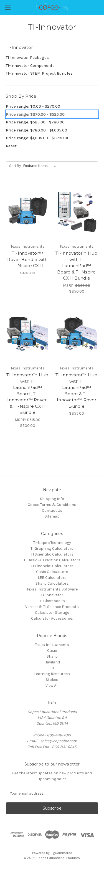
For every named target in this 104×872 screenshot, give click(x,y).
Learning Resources (52, 673)
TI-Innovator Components (30, 65)
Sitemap (52, 516)
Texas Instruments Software (52, 589)
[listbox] (40, 166)
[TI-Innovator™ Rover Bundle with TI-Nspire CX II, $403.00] (27, 212)
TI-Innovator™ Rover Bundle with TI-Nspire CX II (27, 259)
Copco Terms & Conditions (52, 504)
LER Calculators (52, 577)
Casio (52, 650)
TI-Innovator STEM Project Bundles (39, 73)
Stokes (52, 679)
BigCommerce (61, 853)
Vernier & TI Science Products (52, 606)
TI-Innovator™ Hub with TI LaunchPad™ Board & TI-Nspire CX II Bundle (76, 265)
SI (52, 668)
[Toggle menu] (7, 7)
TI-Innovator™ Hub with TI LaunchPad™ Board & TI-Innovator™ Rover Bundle (76, 390)
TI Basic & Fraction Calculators (52, 560)
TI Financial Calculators (52, 566)
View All (52, 685)
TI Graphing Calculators (52, 548)
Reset (11, 145)
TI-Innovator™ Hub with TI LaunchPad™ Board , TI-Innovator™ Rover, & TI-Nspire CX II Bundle (27, 393)
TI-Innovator (52, 595)
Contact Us (52, 510)
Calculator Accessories (52, 618)
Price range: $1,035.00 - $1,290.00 (38, 137)
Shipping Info (52, 498)
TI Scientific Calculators (52, 554)
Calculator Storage (52, 612)
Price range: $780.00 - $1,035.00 (36, 130)
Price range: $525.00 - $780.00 (35, 122)
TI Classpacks (52, 601)
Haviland (52, 662)
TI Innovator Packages (27, 57)
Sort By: (15, 166)
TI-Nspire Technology (52, 542)
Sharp (52, 656)
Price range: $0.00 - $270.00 (33, 106)
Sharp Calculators (52, 583)
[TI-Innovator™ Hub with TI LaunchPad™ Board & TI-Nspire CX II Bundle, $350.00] (76, 212)
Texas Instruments (52, 644)
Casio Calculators (52, 571)
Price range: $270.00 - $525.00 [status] (35, 114)
